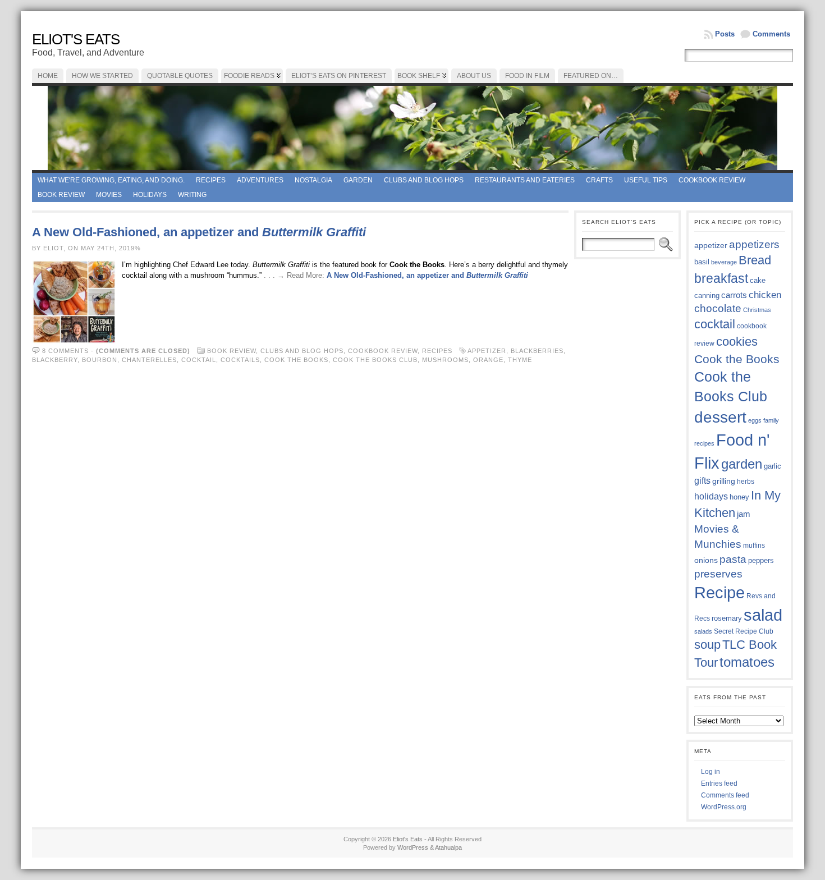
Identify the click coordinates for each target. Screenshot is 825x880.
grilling (723, 481)
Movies (109, 195)
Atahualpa (448, 847)
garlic (772, 466)
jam (743, 514)
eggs (755, 420)
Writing (192, 195)
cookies (737, 341)
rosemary (727, 618)
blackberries (537, 350)
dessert (720, 417)
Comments (771, 34)
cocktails (240, 359)
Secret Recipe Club (743, 631)
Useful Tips (645, 180)
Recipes (211, 180)
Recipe (719, 593)
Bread (755, 260)
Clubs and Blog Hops (424, 180)
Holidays (150, 195)
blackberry (54, 359)
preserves (718, 574)
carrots (734, 295)
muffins (754, 545)
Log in (710, 772)
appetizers (754, 244)
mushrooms (445, 359)
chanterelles (149, 359)
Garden (358, 180)
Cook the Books (296, 359)
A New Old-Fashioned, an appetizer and (199, 232)
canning (706, 295)
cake (758, 281)
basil (701, 262)
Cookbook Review (712, 180)
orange (488, 359)
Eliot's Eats (76, 39)
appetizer (486, 350)
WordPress (412, 847)
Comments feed (725, 795)
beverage (724, 262)
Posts (725, 34)
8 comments (65, 350)
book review (61, 195)
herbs (745, 481)
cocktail (198, 359)
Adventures (260, 180)
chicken (765, 294)
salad (763, 615)
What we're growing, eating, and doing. (111, 180)
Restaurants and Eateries (525, 180)
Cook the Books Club (375, 359)
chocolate (717, 308)
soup (707, 645)
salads (703, 631)
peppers (761, 560)
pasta (732, 559)
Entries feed (719, 783)
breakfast (721, 278)
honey (739, 497)
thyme (520, 359)
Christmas (757, 309)
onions (706, 560)
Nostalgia (313, 180)
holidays (711, 496)
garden (741, 463)
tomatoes (746, 662)
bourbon (99, 359)
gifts (702, 480)
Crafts (599, 180)
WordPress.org (723, 807)
